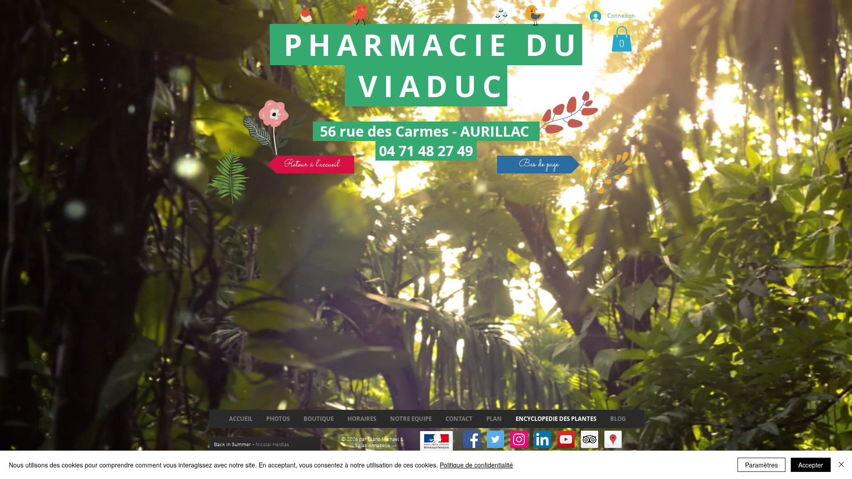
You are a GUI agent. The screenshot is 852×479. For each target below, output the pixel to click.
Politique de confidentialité (476, 464)
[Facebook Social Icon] (472, 439)
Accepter (810, 464)
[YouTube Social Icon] (566, 439)
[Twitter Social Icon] (495, 439)
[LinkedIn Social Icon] (542, 439)
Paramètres (761, 464)
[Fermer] (841, 465)
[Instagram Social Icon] (519, 439)
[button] (621, 38)
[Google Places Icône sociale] (613, 439)
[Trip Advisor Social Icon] (589, 439)
